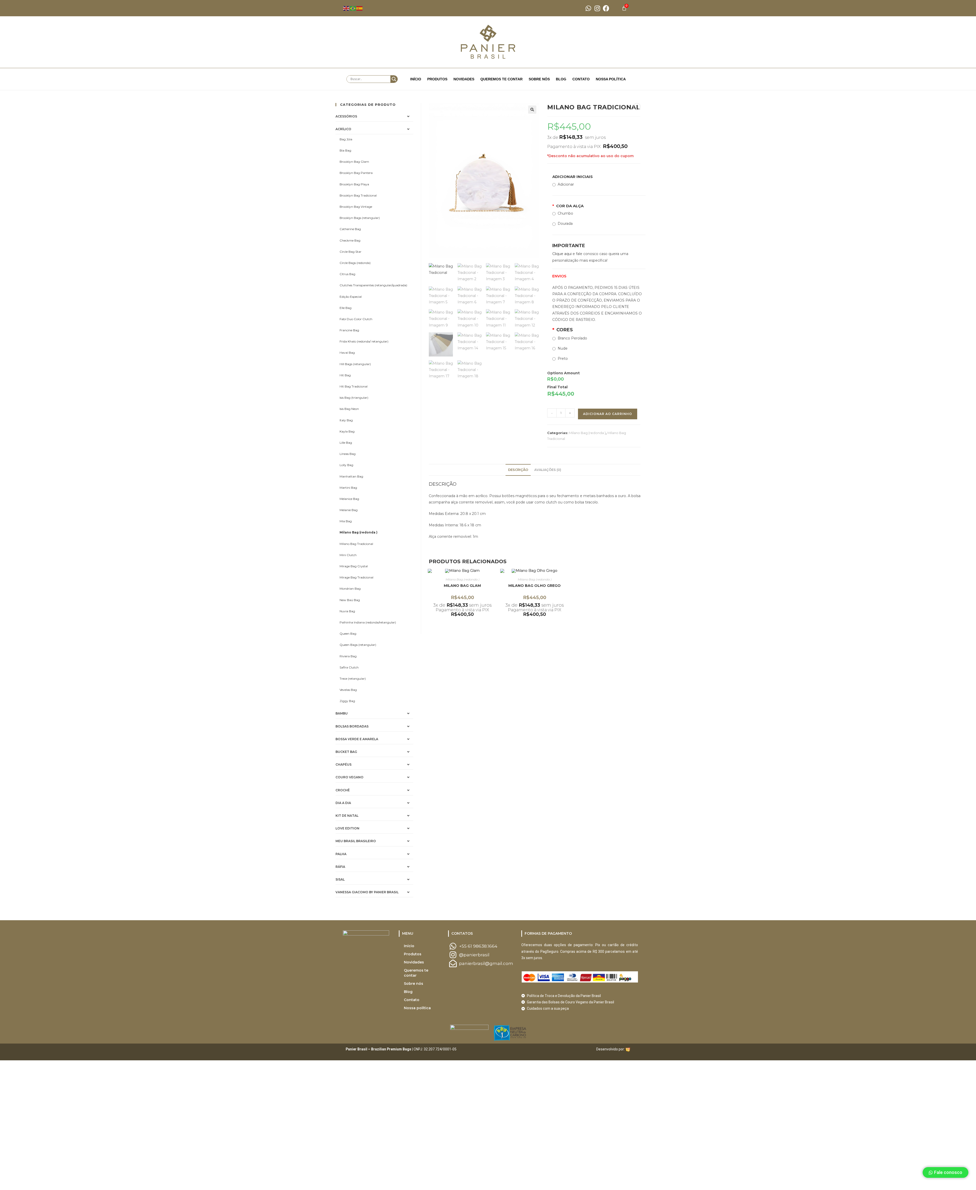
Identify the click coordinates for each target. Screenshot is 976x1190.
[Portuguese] (353, 8)
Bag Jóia (346, 139)
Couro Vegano (349, 777)
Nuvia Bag (347, 611)
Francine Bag (349, 330)
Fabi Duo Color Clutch (356, 319)
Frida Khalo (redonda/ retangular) (364, 341)
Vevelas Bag (348, 690)
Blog (561, 79)
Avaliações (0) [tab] (547, 470)
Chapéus (344, 764)
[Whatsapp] (588, 8)
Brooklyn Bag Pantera (356, 173)
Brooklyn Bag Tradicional (358, 195)
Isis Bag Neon (349, 409)
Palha (341, 854)
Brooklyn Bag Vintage (356, 207)
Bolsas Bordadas (352, 726)
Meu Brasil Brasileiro (356, 841)
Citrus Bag (347, 274)
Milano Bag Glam (462, 585)
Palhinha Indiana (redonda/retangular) (368, 622)
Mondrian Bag (350, 588)
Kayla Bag (347, 431)
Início (415, 79)
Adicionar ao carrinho (607, 414)
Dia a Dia (343, 803)
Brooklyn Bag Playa (354, 184)
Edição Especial (351, 297)
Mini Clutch (348, 555)
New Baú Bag (350, 600)
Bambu (342, 713)
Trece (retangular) (353, 678)
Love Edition (347, 828)
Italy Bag (346, 420)
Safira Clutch (349, 667)
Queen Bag (348, 633)
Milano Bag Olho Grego (534, 585)
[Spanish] (359, 8)
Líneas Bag (348, 454)
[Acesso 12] (628, 1049)
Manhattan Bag (351, 476)
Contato (581, 79)
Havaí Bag (347, 352)
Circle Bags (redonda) (355, 263)
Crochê (343, 790)
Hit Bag (345, 375)
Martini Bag (348, 487)
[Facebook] (606, 8)
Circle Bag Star (350, 252)
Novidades (463, 79)
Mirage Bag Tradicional (356, 577)
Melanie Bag (349, 510)
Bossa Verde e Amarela (357, 739)
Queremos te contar (501, 79)
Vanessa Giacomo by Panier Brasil (367, 892)
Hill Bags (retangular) (355, 364)
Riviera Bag (348, 656)
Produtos (437, 79)
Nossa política (611, 79)
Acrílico (343, 129)
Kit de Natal (347, 815)
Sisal (340, 879)
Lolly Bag (346, 465)
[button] (532, 110)
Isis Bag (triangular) (354, 397)
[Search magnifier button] (394, 79)
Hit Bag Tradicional (354, 386)
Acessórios (346, 116)
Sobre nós (539, 79)
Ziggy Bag (347, 701)
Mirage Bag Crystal (354, 566)
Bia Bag (345, 150)
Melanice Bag (349, 499)
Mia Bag (346, 521)
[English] (346, 8)
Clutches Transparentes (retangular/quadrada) (373, 285)
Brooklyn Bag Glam (354, 161)
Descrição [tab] (518, 470)
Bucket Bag (346, 752)
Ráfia (340, 867)
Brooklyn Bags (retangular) (360, 218)
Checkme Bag (350, 240)
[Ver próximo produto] (636, 106)
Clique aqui (562, 253)
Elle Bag (346, 308)
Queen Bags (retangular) (358, 645)
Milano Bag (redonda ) (587, 433)
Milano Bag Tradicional (356, 544)
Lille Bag (346, 442)
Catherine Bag (350, 229)
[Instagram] (597, 8)
